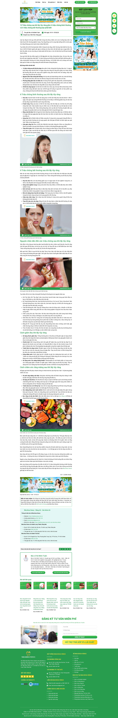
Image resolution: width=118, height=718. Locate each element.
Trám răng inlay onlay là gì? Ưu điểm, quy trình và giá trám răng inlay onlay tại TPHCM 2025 (65, 602)
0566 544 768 (34, 529)
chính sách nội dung (41, 504)
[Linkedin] (32, 676)
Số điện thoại (78, 21)
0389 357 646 (34, 538)
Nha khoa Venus (67, 468)
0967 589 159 (39, 518)
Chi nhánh (77, 25)
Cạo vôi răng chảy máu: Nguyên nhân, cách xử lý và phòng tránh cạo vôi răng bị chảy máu (78, 602)
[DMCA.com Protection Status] (24, 684)
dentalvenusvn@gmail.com (33, 520)
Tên (76, 16)
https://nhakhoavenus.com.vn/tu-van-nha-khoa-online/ (48, 522)
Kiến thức (59, 2)
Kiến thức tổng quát (35, 35)
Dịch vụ (44, 2)
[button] (60, 549)
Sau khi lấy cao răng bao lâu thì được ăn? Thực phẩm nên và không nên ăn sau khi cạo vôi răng (92, 602)
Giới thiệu (37, 2)
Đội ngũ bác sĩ (51, 2)
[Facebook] (22, 676)
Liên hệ (66, 2)
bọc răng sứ (62, 396)
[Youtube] (30, 676)
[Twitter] (27, 676)
